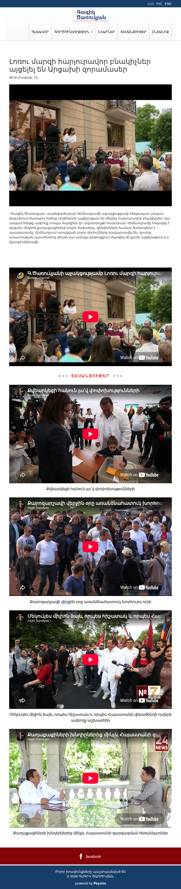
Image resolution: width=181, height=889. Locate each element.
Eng (168, 3)
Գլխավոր (40, 31)
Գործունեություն (72, 31)
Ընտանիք (160, 31)
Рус (159, 3)
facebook (93, 856)
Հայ (150, 3)
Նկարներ (106, 31)
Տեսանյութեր (133, 31)
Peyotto (100, 883)
